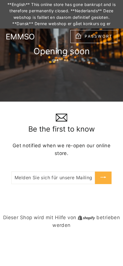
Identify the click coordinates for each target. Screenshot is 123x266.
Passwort (99, 36)
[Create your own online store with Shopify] (87, 217)
